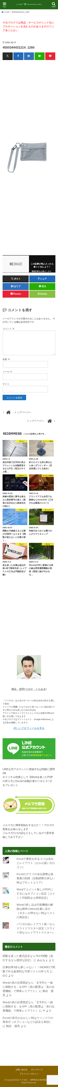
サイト (6, 384)
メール (7, 371)
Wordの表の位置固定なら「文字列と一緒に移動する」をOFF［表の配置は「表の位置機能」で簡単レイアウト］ (28, 987)
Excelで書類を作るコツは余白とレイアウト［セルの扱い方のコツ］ (36, 863)
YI (44, 1010)
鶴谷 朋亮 (13, 1026)
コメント (9, 328)
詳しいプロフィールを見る (29, 728)
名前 (6, 359)
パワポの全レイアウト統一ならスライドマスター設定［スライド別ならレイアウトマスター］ (36, 928)
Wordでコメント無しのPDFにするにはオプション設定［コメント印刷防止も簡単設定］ (36, 893)
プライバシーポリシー (29, 1074)
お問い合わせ (21, 1070)
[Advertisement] (29, 92)
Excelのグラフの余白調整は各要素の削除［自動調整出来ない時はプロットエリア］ (36, 878)
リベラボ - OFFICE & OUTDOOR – (35, 1080)
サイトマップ (37, 1070)
